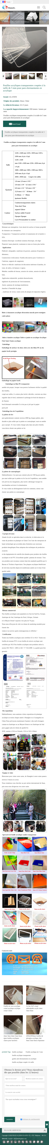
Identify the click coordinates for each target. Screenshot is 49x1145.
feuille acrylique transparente (21, 1055)
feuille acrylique (17, 1052)
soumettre (9, 1119)
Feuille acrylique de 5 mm (34, 1052)
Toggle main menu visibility (38, 7)
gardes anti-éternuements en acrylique (24, 1059)
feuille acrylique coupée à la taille (23, 1062)
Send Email (15, 123)
